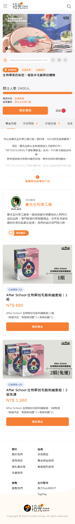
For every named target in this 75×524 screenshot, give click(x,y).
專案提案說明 (46, 460)
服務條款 (17, 460)
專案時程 (7, 98)
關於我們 (17, 454)
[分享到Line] (59, 60)
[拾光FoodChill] (20, 5)
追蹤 (58, 110)
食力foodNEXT (47, 488)
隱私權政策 (18, 466)
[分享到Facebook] (53, 60)
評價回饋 (52, 123)
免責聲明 (17, 472)
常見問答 (43, 454)
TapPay (42, 494)
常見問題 (30, 123)
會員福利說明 (46, 466)
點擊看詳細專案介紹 (37, 181)
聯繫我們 (17, 488)
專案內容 (10, 123)
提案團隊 (7, 102)
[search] (69, 7)
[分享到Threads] (65, 60)
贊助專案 (25, 110)
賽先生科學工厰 (23, 102)
